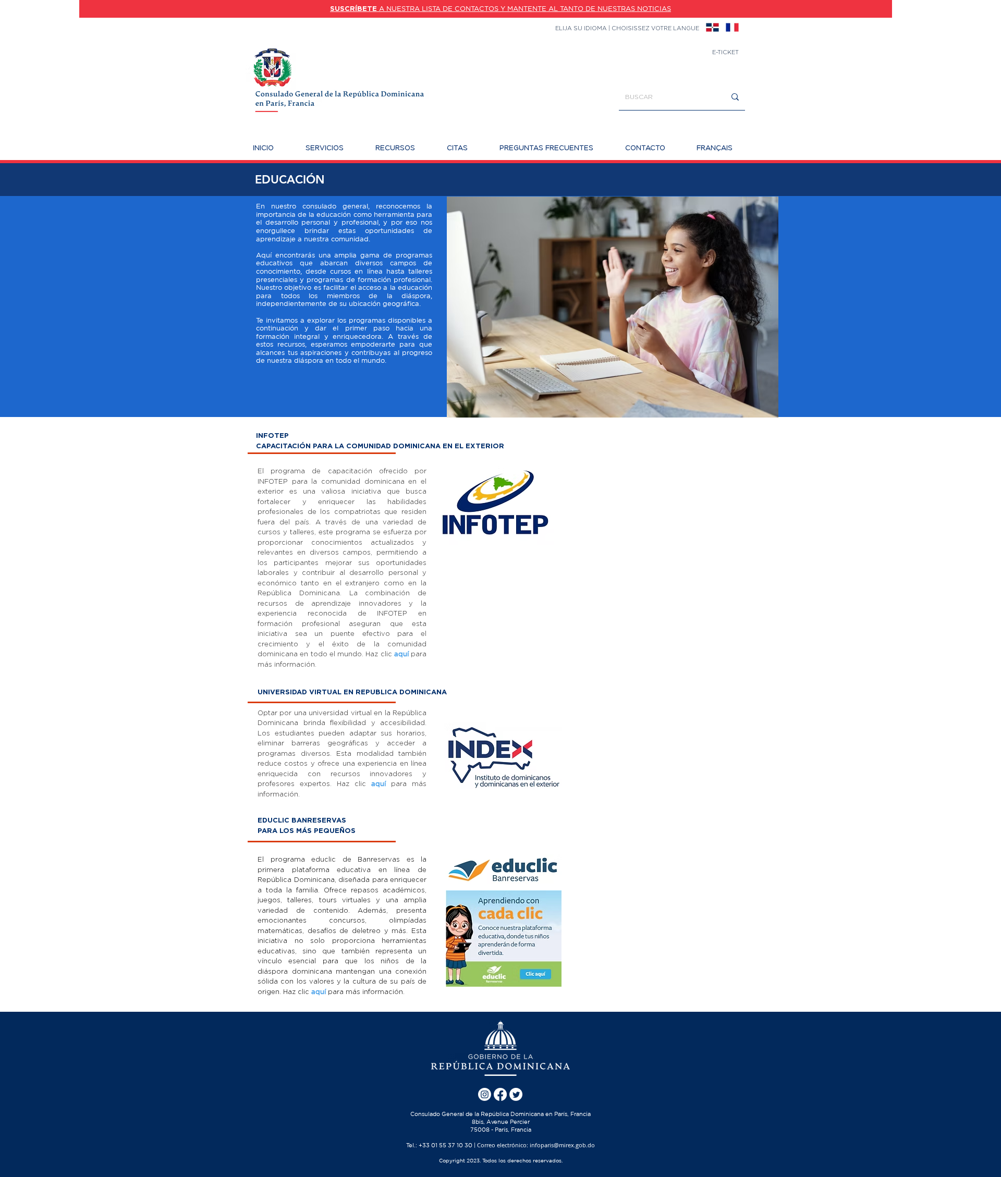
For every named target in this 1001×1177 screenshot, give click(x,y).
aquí (401, 654)
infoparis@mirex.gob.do (562, 1145)
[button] (333, 147)
